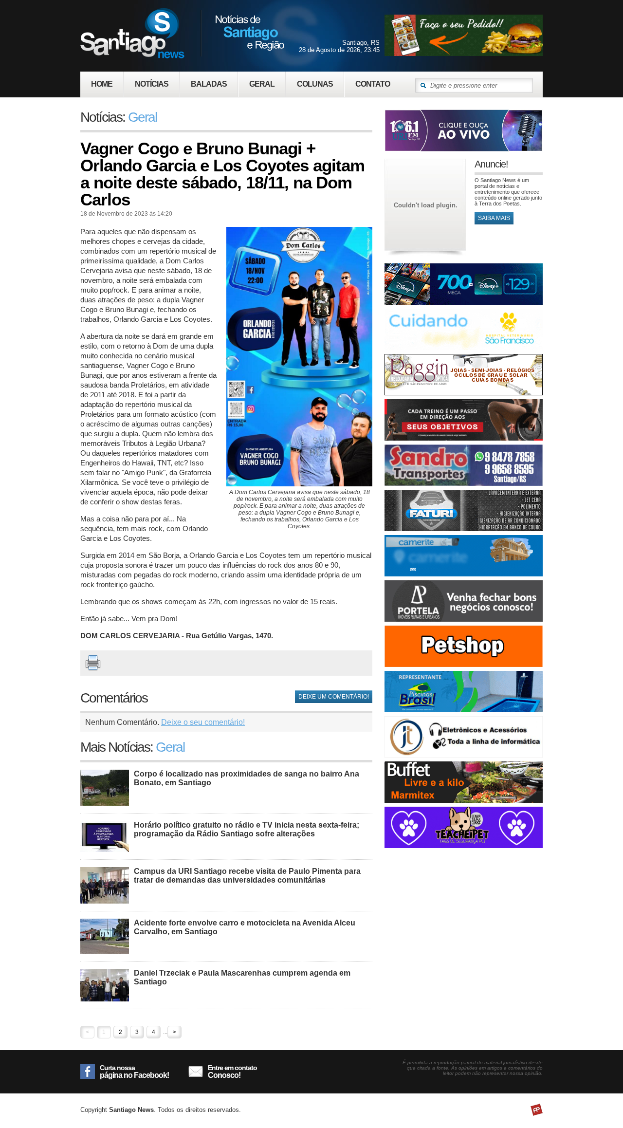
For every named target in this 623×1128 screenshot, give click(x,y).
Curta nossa (134, 1071)
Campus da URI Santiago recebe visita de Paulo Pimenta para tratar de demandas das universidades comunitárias (247, 875)
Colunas (315, 84)
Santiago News (182, 32)
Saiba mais (494, 218)
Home (101, 84)
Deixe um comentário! (333, 696)
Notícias (151, 84)
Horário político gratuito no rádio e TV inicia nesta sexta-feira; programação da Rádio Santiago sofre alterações (246, 829)
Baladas (209, 84)
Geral (262, 84)
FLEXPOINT (537, 1110)
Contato (372, 84)
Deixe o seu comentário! (203, 722)
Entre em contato (232, 1071)
